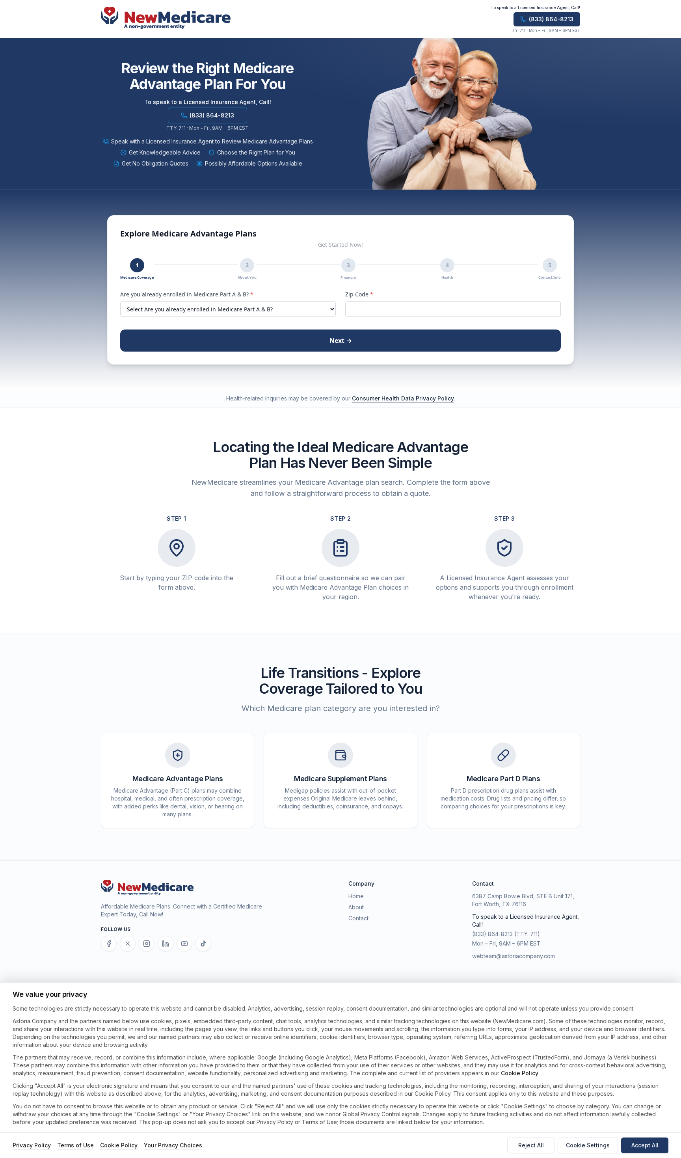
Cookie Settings (588, 1145)
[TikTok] (203, 943)
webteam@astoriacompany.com (513, 956)
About (356, 907)
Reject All (531, 1145)
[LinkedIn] (165, 943)
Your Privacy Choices (173, 1145)
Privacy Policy (32, 1145)
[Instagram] (146, 943)
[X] (128, 943)
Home (356, 896)
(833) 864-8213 (492, 934)
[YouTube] (184, 943)
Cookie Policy (519, 1073)
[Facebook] (109, 943)
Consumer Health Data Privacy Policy (403, 398)
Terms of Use (75, 1145)
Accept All (645, 1145)
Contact (358, 918)
